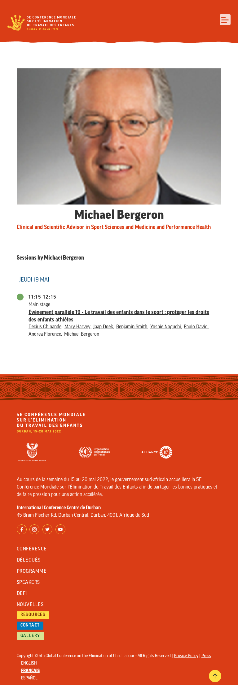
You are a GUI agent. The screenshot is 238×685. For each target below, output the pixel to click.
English (29, 663)
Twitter (47, 529)
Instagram (34, 529)
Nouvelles (30, 604)
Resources (33, 615)
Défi (22, 593)
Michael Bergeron (81, 334)
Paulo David (196, 327)
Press (206, 656)
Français (30, 671)
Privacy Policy (186, 656)
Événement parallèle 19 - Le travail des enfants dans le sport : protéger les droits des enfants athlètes (119, 315)
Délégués (29, 560)
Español (29, 678)
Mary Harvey (77, 327)
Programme (31, 571)
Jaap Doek (103, 327)
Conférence (32, 549)
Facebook (22, 529)
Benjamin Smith (131, 327)
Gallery (30, 636)
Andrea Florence (45, 334)
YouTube (60, 529)
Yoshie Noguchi (165, 327)
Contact (30, 625)
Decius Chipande (45, 327)
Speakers (28, 582)
